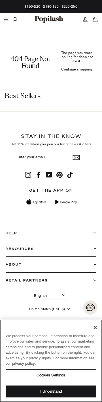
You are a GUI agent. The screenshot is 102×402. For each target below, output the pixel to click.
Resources (20, 248)
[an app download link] (65, 201)
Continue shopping (76, 69)
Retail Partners (27, 280)
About (14, 264)
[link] (49, 19)
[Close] (95, 327)
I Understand (51, 391)
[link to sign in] (85, 19)
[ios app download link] (36, 201)
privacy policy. (24, 363)
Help (11, 233)
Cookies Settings (51, 375)
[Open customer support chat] (90, 308)
